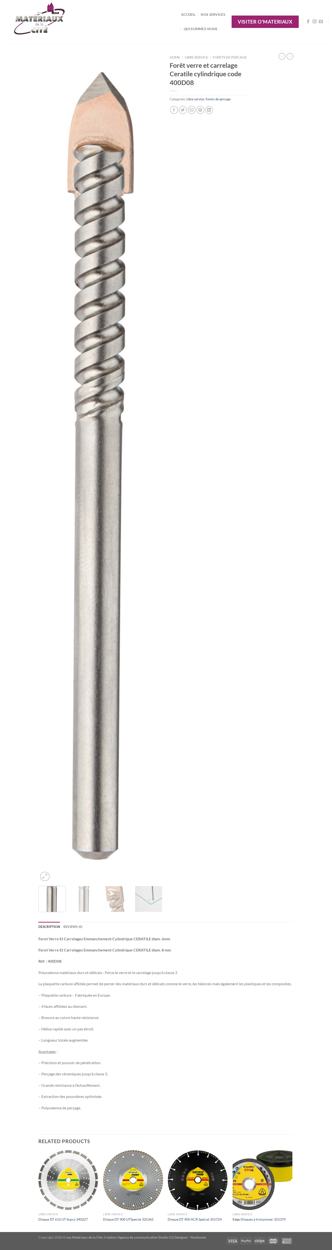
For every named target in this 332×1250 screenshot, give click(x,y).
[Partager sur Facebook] (174, 110)
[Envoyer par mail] (192, 110)
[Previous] (47, 468)
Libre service (196, 57)
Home (175, 57)
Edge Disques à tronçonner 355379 (259, 1219)
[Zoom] (45, 876)
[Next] (153, 468)
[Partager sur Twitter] (183, 110)
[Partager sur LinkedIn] (209, 110)
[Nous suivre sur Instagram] (314, 21)
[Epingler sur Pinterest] (200, 110)
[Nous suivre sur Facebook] (308, 21)
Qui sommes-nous (200, 29)
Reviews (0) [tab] (73, 927)
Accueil (188, 14)
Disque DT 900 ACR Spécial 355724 (195, 1219)
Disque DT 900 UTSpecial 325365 (128, 1219)
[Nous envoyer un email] (321, 21)
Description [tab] (49, 927)
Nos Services (213, 14)
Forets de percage (230, 57)
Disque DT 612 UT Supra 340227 (63, 1219)
